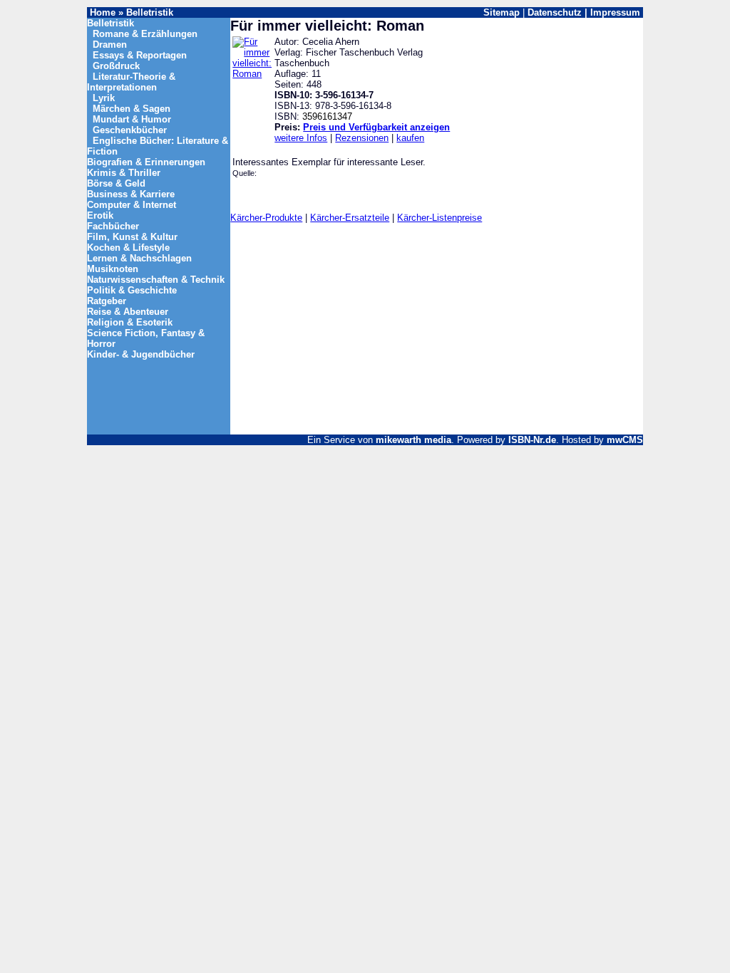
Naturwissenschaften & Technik (156, 279)
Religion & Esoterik (130, 322)
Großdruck (116, 66)
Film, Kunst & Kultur (132, 236)
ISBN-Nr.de (532, 440)
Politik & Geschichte (132, 290)
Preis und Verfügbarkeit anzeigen (376, 127)
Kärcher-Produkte (266, 217)
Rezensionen (362, 137)
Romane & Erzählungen (145, 33)
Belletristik (149, 12)
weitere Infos (300, 137)
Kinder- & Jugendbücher (141, 354)
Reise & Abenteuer (127, 311)
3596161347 (327, 116)
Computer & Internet (131, 204)
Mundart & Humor (132, 119)
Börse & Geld (116, 183)
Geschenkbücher (130, 130)
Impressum (615, 12)
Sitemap (501, 12)
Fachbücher (113, 226)
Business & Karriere (131, 194)
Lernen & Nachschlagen (139, 258)
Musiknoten (112, 269)
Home (102, 12)
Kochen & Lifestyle (128, 247)
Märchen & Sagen (131, 108)
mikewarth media (413, 440)
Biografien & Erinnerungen (146, 162)
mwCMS (625, 440)
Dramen (110, 44)
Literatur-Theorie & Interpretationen (131, 82)
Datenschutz (555, 12)
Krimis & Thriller (123, 172)
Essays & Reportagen (140, 55)
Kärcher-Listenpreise (439, 217)
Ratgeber (106, 301)
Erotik (100, 215)
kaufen (410, 137)
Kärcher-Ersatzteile (349, 217)
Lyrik (104, 98)
